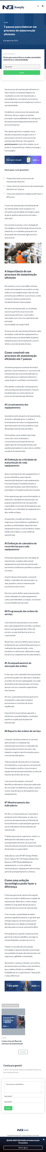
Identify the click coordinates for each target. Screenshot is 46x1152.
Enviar (21, 73)
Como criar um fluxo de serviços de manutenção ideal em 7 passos (12, 1043)
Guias (4, 1038)
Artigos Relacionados (10, 1005)
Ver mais (23, 1052)
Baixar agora (23, 1148)
